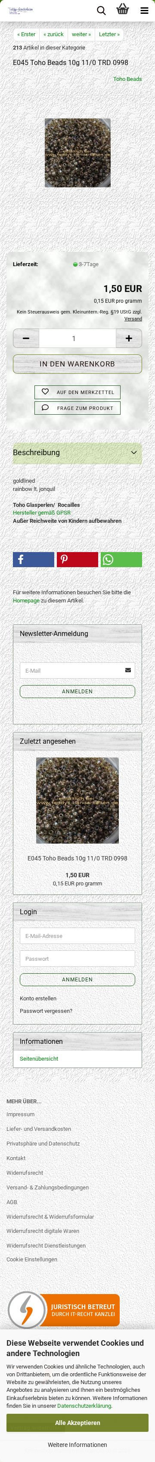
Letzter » (109, 34)
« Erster (26, 34)
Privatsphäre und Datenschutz (43, 1143)
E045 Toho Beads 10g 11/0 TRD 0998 (77, 858)
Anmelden (77, 692)
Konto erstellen (38, 998)
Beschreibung (36, 452)
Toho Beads (127, 79)
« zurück (53, 34)
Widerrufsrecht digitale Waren (42, 1231)
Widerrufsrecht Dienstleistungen (46, 1245)
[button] (26, 338)
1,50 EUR (77, 875)
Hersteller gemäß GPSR (42, 512)
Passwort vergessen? (46, 1011)
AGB (11, 1202)
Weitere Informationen (77, 1444)
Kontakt (15, 1158)
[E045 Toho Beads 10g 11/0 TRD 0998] (78, 140)
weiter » (81, 34)
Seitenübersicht (39, 1058)
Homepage (26, 600)
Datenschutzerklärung (84, 1406)
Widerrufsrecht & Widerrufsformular (50, 1217)
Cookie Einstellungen (31, 1259)
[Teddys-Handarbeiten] (17, 11)
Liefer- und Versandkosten (38, 1129)
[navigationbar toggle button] (144, 11)
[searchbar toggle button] (101, 11)
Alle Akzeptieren (77, 1422)
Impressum (20, 1114)
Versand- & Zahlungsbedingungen (47, 1187)
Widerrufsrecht (24, 1173)
